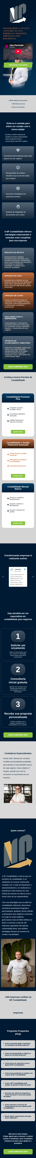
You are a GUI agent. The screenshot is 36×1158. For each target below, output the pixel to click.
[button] (18, 432)
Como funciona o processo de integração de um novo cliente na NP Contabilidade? (17, 1106)
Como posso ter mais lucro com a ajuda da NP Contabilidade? (17, 1064)
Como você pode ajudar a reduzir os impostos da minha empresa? (18, 1054)
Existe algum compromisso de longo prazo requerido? (18, 1117)
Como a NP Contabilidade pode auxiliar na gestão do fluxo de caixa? (18, 1084)
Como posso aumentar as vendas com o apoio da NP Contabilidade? (19, 1074)
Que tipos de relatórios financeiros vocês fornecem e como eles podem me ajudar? (17, 1094)
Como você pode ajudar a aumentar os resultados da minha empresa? (18, 1044)
